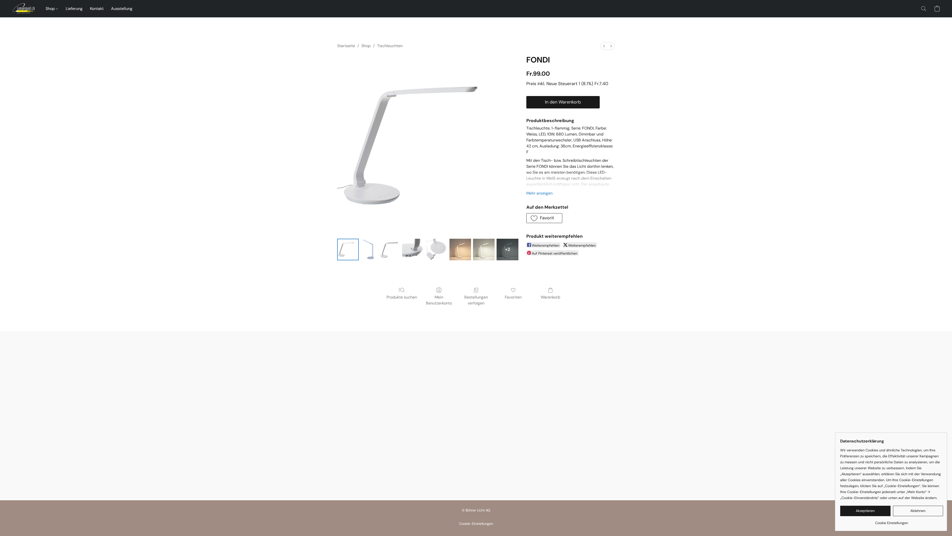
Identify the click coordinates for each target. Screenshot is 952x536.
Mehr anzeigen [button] (539, 193)
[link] (891, 521)
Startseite (346, 45)
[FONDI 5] (460, 249)
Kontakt (97, 8)
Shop (51, 8)
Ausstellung (121, 8)
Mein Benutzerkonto (439, 300)
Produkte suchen (402, 297)
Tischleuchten (390, 45)
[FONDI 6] (484, 249)
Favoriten (513, 297)
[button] (24, 8)
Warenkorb (550, 297)
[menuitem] (604, 46)
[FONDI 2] (389, 249)
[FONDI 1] (368, 249)
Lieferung (74, 8)
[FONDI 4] (436, 249)
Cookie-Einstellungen (476, 523)
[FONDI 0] (348, 249)
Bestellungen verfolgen (476, 300)
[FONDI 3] (413, 249)
